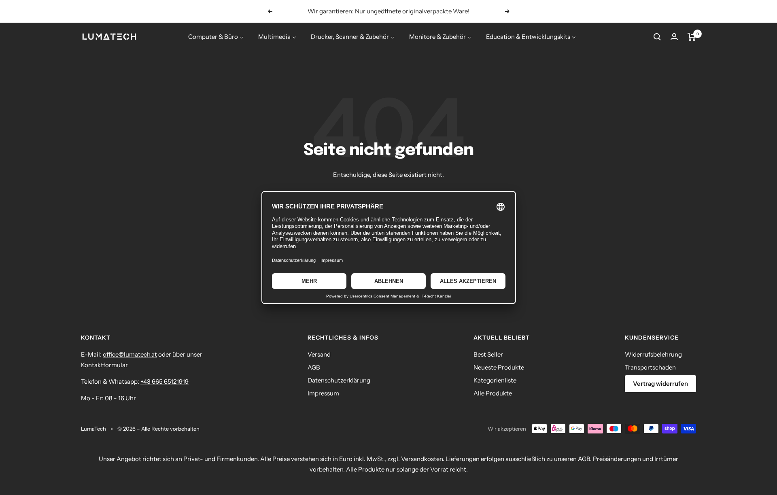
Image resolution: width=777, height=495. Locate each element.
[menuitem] (215, 36)
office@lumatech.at (130, 354)
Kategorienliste (494, 380)
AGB (314, 367)
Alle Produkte (492, 393)
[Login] (674, 36)
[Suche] (657, 36)
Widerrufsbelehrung (653, 354)
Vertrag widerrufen (660, 383)
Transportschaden (650, 367)
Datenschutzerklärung (339, 380)
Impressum (323, 393)
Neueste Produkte (498, 367)
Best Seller (488, 354)
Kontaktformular (104, 365)
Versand (319, 354)
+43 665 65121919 (164, 381)
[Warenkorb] (692, 37)
